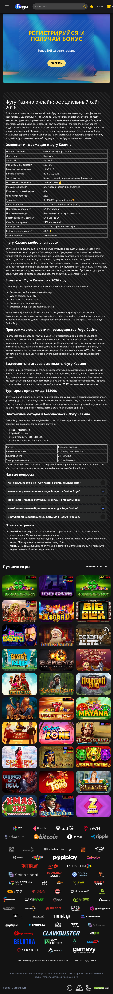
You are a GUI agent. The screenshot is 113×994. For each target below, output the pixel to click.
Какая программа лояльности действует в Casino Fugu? (44, 491)
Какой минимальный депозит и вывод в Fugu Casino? (43, 508)
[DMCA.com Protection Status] (102, 988)
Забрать (56, 63)
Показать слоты (96, 566)
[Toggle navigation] (6, 6)
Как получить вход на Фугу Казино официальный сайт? (44, 482)
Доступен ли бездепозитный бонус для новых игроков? (44, 517)
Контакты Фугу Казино (85, 960)
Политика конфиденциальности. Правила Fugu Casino (42, 960)
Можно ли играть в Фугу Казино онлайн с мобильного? (44, 499)
